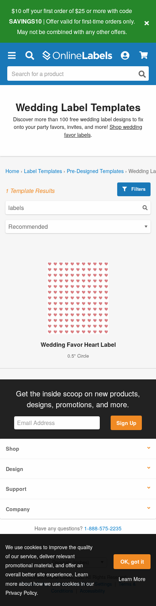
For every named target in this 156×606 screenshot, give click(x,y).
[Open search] (142, 74)
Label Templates (43, 170)
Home (12, 170)
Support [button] (16, 488)
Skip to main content (26, 26)
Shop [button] (12, 448)
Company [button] (18, 509)
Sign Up (126, 422)
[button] (11, 55)
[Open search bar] (29, 55)
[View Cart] (143, 55)
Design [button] (14, 468)
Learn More (132, 578)
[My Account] (125, 55)
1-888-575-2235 (103, 528)
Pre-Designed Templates (95, 170)
